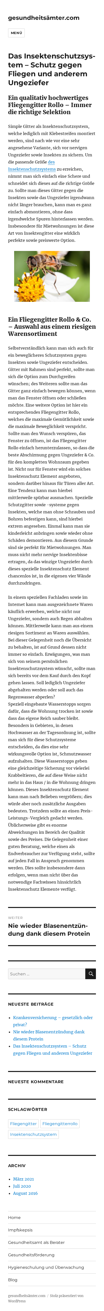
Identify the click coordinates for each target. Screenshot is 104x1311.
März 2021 (23, 1179)
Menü (16, 33)
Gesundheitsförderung (31, 1255)
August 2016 (25, 1193)
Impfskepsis (20, 1230)
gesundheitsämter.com (44, 17)
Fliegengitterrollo (59, 1123)
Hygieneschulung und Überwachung (46, 1267)
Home (14, 1217)
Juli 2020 (22, 1186)
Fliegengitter (23, 1123)
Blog (12, 1279)
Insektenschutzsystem (33, 1134)
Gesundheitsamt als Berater (36, 1242)
